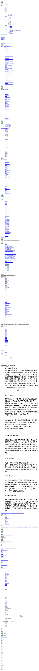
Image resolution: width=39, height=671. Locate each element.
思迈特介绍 (11, 30)
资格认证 (6, 597)
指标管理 (6, 578)
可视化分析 (6, 580)
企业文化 (18, 30)
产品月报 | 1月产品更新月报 (8, 124)
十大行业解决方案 (7, 583)
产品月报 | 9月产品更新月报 (8, 126)
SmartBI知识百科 (6, 366)
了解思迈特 (6, 29)
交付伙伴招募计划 (11, 33)
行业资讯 (12, 31)
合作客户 (13, 30)
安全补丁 (6, 598)
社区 (5, 9)
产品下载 (10, 24)
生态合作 (6, 602)
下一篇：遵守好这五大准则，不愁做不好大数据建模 (19, 513)
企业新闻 (10, 31)
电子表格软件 (11, 15)
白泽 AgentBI (11, 28)
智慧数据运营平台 (7, 574)
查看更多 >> (2, 515)
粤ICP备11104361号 (9, 621)
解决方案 (6, 7)
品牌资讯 (6, 603)
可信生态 (16, 30)
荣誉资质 (14, 30)
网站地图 (12, 621)
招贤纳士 (10, 32)
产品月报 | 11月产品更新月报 (8, 125)
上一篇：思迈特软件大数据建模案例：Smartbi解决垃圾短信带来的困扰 (7, 513)
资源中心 (6, 8)
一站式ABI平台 (11, 14)
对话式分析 (6, 579)
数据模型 (6, 577)
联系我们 (20, 30)
